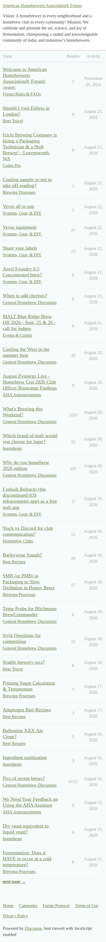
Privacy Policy (15, 916)
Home (8, 905)
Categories (28, 905)
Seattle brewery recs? (24, 662)
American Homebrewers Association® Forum (42, 5)
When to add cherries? (25, 295)
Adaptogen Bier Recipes (27, 709)
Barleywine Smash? (22, 555)
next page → (14, 881)
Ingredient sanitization (25, 757)
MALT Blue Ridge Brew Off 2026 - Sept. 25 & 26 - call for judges (29, 322)
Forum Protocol (56, 905)
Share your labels (20, 248)
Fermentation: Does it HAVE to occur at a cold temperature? (27, 858)
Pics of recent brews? (24, 778)
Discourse (33, 928)
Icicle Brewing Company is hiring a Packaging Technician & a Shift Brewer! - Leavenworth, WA (30, 146)
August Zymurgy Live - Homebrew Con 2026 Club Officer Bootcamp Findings (30, 382)
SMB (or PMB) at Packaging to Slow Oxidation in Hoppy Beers (29, 581)
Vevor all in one (18, 206)
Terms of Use (86, 905)
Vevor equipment (19, 227)
